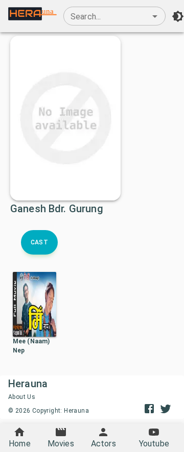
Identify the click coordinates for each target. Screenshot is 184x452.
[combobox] (114, 16)
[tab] (39, 242)
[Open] (155, 16)
